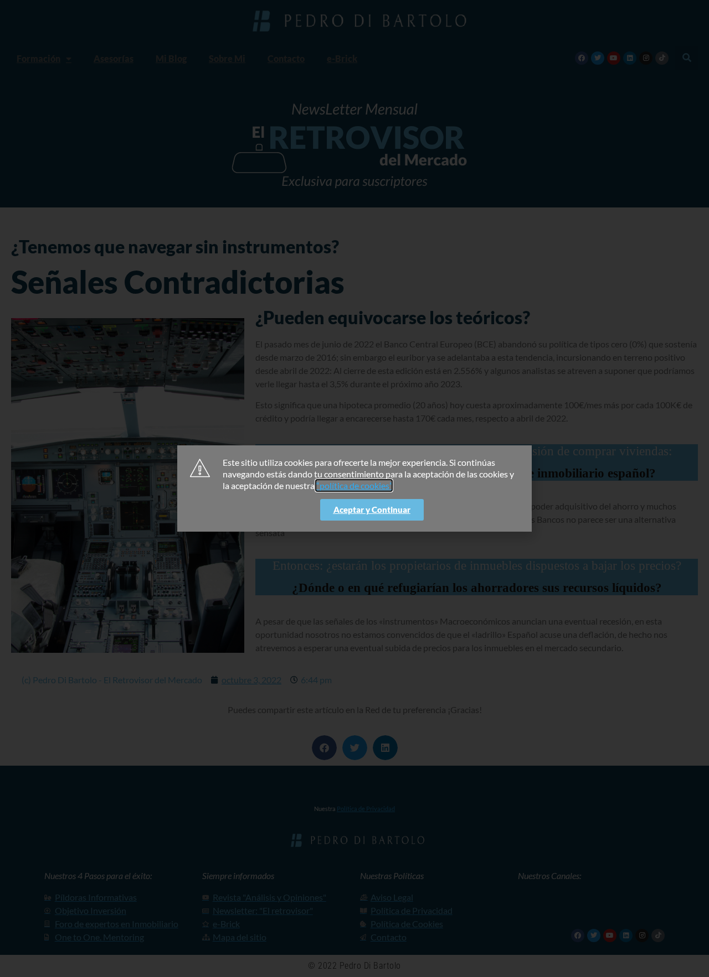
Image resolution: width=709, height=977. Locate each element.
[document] (354, 488)
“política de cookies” (354, 485)
